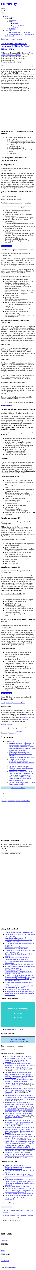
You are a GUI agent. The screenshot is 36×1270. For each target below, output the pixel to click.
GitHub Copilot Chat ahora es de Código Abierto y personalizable (22, 783)
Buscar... (3, 9)
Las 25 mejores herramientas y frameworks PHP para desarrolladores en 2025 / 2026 (21, 762)
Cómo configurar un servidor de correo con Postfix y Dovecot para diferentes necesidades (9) (18, 1197)
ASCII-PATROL (18, 25)
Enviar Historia (9, 36)
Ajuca (3, 1251)
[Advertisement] (18, 111)
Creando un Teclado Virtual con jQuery (21, 757)
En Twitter (27, 1210)
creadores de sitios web (27, 717)
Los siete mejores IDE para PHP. (19, 766)
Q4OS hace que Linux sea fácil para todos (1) (19, 1193)
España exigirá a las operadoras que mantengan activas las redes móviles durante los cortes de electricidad (20, 1143)
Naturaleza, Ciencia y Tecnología (19, 32)
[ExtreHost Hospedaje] (15, 801)
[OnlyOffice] (11, 39)
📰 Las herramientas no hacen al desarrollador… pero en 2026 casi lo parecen (20, 753)
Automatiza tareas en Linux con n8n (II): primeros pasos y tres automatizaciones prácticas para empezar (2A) (20, 1104)
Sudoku (15, 23)
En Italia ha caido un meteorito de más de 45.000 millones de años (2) (18, 1168)
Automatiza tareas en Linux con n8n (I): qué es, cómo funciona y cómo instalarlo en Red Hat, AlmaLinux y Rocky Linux (20, 1115)
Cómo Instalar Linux (18, 788)
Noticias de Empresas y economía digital (21, 34)
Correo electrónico (15, 55)
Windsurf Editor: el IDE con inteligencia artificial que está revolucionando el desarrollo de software (21, 778)
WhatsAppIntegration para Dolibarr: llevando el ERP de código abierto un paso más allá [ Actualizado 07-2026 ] (20, 1090)
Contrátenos (12, 20)
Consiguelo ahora (6, 246)
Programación (12, 733)
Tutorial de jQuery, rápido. (17, 759)
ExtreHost (12, 1267)
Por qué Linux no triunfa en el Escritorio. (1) (19, 1186)
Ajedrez (15, 27)
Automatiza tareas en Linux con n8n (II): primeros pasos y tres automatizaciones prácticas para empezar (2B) (20, 1148)
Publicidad (12, 29)
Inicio (6, 16)
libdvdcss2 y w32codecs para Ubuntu (20, 771)
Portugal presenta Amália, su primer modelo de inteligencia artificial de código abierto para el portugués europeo (19, 1109)
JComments (18, 731)
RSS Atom (19, 1210)
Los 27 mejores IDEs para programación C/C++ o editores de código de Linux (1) (20, 1191)
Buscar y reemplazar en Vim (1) (15, 1165)
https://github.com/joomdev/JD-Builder (13, 703)
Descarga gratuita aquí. (15, 1041)
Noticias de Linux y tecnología (14, 1029)
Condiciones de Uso (21, 1215)
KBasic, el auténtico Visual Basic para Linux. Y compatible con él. (21, 769)
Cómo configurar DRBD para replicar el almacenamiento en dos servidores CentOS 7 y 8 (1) (19, 1176)
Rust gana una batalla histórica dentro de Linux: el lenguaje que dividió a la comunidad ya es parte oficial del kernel (21, 744)
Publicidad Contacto (8, 1210)
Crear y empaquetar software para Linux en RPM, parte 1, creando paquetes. (21, 774)
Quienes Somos (9, 1215)
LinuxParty (9, 4)
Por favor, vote (5, 62)
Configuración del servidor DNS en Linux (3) (19, 1188)
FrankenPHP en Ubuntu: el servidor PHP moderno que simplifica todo (22, 749)
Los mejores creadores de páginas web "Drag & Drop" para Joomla (15, 46)
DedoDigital (5, 1261)
